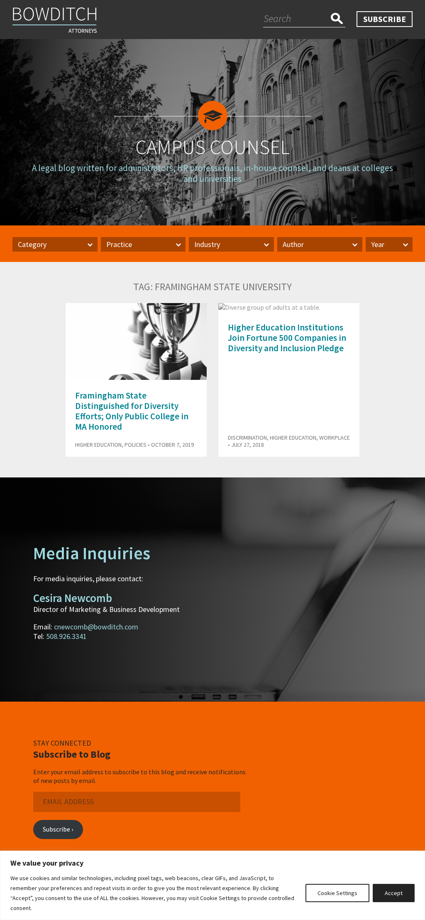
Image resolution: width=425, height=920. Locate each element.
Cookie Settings (337, 893)
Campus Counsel (212, 147)
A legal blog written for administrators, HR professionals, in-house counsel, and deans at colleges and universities (212, 173)
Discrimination (247, 437)
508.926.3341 (66, 636)
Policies (136, 444)
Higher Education (98, 444)
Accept (394, 893)
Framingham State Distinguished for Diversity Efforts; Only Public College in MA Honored (131, 411)
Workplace (334, 437)
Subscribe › (58, 829)
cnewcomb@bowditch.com (96, 626)
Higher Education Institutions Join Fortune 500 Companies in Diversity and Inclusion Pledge (287, 338)
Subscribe (384, 19)
